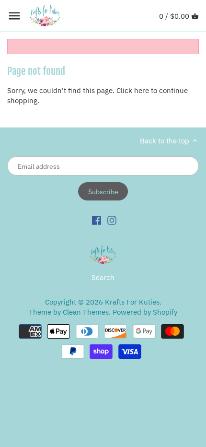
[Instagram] (111, 219)
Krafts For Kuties (132, 301)
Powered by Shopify (145, 312)
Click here (132, 90)
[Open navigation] (14, 16)
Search (103, 277)
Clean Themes (86, 312)
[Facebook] (96, 219)
